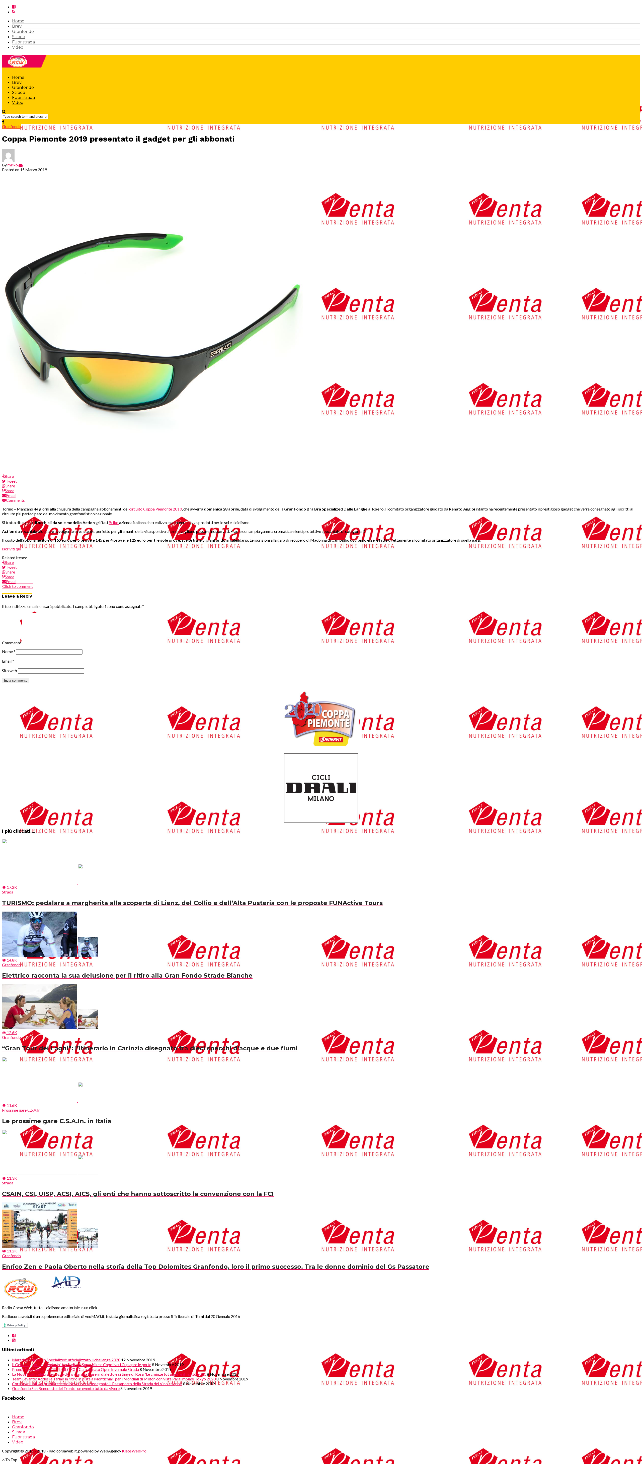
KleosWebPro (134, 1450)
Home (18, 21)
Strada (18, 36)
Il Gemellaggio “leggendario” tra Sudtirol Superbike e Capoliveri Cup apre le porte (81, 1364)
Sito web (9, 670)
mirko (13, 164)
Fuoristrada (23, 42)
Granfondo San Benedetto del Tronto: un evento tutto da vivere (66, 1388)
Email (8, 661)
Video (17, 47)
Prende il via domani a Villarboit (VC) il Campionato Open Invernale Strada (75, 1369)
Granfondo (23, 31)
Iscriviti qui (11, 548)
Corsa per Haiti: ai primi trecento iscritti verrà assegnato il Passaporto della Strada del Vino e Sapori (97, 1383)
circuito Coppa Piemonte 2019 (155, 508)
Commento (11, 642)
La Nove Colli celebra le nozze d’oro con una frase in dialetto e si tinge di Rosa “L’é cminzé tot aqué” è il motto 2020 (109, 1374)
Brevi (17, 26)
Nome (8, 651)
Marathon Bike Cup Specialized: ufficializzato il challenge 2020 (66, 1359)
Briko (114, 522)
